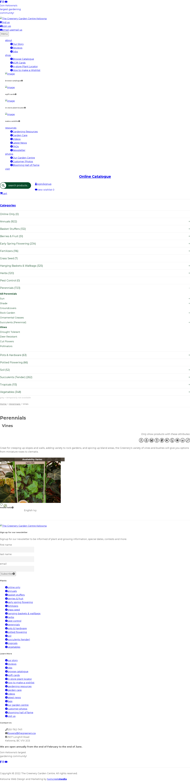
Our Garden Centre (24, 157)
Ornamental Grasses (12, 317)
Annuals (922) (95, 221)
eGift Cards (19, 62)
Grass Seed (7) (9, 258)
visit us (11, 716)
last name (6, 554)
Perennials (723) (95, 287)
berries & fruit (15, 598)
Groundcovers (8, 308)
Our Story (18, 44)
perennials (13, 624)
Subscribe (7, 573)
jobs (9, 667)
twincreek (57, 779)
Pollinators (6, 346)
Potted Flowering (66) (14, 362)
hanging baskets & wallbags (23, 613)
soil (9, 636)
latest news (14, 697)
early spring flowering (20, 602)
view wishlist (45, 189)
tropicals (12, 643)
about (8, 40)
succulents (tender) (18, 639)
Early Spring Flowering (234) (95, 243)
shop (8, 55)
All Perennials (8, 293)
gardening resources (19, 686)
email (3, 563)
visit (7, 168)
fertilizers (12, 606)
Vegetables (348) (95, 392)
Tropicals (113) (95, 384)
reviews (11, 664)
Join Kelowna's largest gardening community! (10, 9)
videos (11, 694)
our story (12, 660)
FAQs (16, 146)
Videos (17, 139)
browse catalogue (17, 671)
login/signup (44, 184)
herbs (10, 617)
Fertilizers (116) (95, 251)
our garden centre (18, 705)
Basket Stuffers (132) (95, 228)
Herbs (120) (95, 273)
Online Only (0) (9, 214)
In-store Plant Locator (25, 66)
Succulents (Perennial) (95, 322)
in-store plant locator (19, 679)
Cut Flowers (7, 341)
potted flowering (17, 632)
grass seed (13, 609)
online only (13, 587)
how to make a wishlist (20, 682)
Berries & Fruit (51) (95, 236)
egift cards (13, 675)
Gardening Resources (25, 131)
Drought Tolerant (10, 332)
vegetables (13, 647)
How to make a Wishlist (26, 70)
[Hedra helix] (30, 502)
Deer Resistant (8, 336)
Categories (8, 205)
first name (6, 544)
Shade (95, 303)
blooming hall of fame (20, 712)
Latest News (20, 142)
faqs (9, 701)
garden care (14, 690)
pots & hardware (17, 628)
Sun (95, 298)
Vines (3, 327)
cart (5, 193)
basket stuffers (16, 594)
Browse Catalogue (23, 59)
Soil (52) (95, 369)
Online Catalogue (95, 176)
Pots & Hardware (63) (95, 355)
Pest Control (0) (10, 280)
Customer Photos (23, 161)
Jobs (15, 51)
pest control (14, 621)
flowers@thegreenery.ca (21, 733)
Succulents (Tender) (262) (95, 377)
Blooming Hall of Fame (26, 165)
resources (10, 127)
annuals (12, 591)
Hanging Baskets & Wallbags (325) (95, 265)
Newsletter (19, 150)
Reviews (17, 47)
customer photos (17, 708)
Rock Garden (95, 312)
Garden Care (20, 135)
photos (9, 154)
